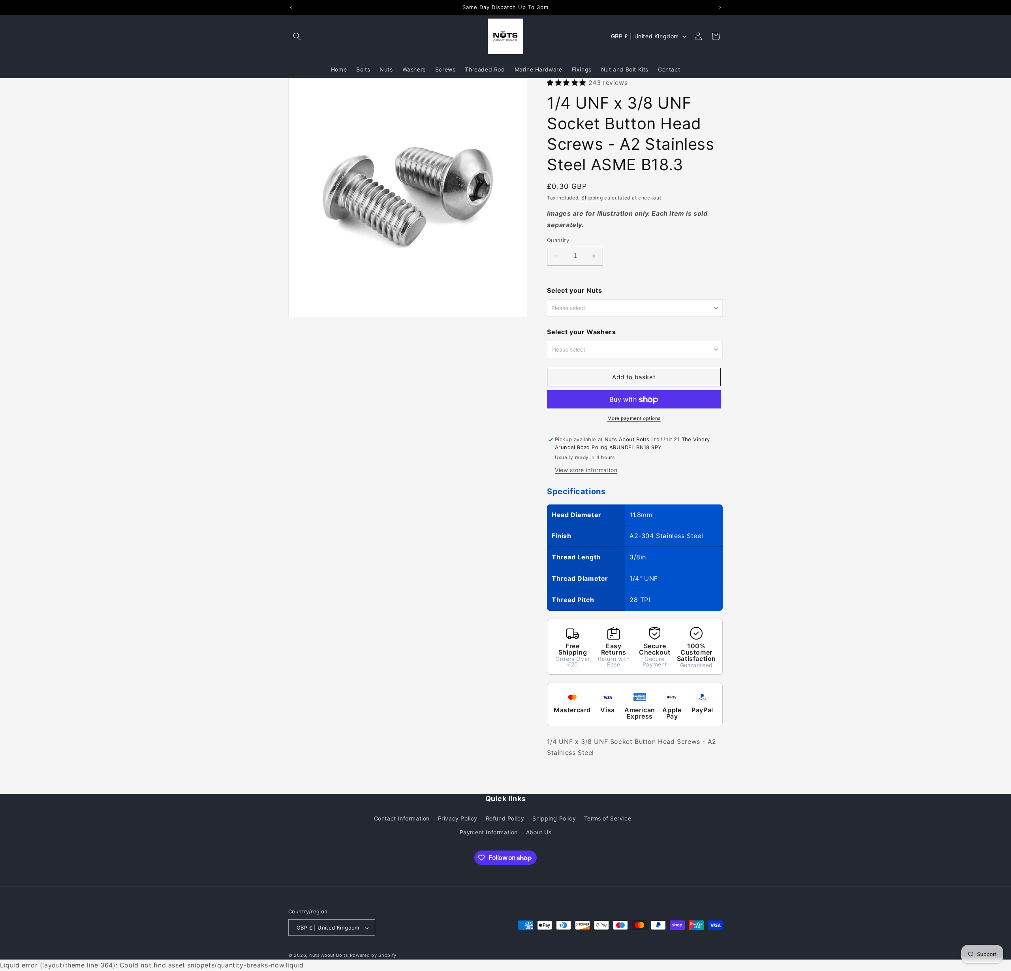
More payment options (634, 419)
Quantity (558, 240)
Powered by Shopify (373, 955)
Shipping (592, 198)
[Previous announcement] (291, 7)
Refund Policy (505, 818)
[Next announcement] (720, 7)
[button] (297, 36)
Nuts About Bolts (328, 955)
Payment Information (489, 831)
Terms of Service (607, 818)
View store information (586, 470)
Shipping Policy (554, 818)
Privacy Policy (457, 818)
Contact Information (402, 818)
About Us (539, 831)
